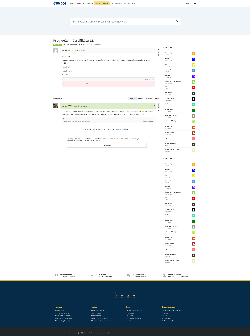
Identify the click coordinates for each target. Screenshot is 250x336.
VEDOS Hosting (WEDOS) (172, 310)
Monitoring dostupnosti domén (102, 321)
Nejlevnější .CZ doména (100, 318)
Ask (187, 3)
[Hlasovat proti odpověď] (158, 110)
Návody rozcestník (101, 3)
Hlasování (149, 98)
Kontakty (167, 318)
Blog (165, 315)
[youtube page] (134, 295)
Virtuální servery (170, 98)
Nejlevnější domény (98, 310)
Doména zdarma (97, 313)
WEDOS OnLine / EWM (172, 149)
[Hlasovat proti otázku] (158, 55)
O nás (166, 313)
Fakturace (168, 87)
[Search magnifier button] (176, 21)
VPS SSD (131, 313)
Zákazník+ (151, 121)
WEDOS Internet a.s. (171, 143)
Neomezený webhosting (64, 318)
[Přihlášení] (195, 3)
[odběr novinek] (128, 295)
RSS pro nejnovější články (79, 333)
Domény (167, 58)
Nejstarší (132, 98)
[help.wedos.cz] (59, 3)
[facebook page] (116, 295)
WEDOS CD (168, 126)
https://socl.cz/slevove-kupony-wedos (79, 121)
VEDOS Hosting (129, 3)
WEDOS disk (169, 109)
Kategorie (80, 3)
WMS (166, 104)
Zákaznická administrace (173, 81)
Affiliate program (169, 321)
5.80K (69, 105)
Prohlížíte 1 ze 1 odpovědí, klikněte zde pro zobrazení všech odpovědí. (106, 129)
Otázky (72, 3)
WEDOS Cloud (169, 132)
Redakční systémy (170, 70)
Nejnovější (140, 98)
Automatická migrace (172, 121)
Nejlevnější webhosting (63, 315)
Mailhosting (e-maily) (63, 321)
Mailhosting (168, 92)
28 (69, 50)
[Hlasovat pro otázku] (158, 49)
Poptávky (168, 138)
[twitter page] (122, 295)
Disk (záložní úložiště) (135, 310)
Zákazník (151, 79)
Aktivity (156, 98)
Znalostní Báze (116, 3)
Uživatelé (89, 3)
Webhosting (97, 45)
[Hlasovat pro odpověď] (158, 105)
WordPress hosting (62, 313)
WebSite (167, 75)
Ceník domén (96, 315)
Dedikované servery (171, 115)
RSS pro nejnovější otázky (101, 333)
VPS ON (130, 315)
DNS (166, 64)
